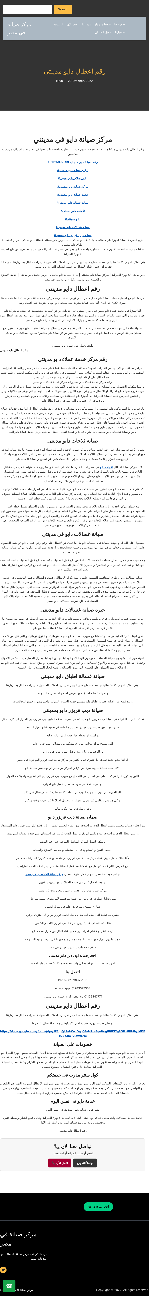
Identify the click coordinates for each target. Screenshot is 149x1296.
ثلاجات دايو (106, 467)
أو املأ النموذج (85, 1163)
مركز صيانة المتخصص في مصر (44, 874)
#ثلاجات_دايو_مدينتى (73, 211)
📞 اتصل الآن (60, 1163)
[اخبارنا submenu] (124, 32)
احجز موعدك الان (98, 1206)
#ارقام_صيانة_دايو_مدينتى (72, 170)
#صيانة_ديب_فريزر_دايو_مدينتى (73, 235)
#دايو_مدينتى (72, 219)
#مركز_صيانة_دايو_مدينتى (72, 186)
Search (62, 9)
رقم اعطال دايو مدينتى (75, 71)
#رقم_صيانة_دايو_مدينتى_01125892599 (73, 162)
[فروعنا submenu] (124, 24)
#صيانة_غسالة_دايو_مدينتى (73, 202)
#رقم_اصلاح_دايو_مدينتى (73, 178)
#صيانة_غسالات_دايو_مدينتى (73, 227)
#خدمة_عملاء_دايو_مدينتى (72, 194)
